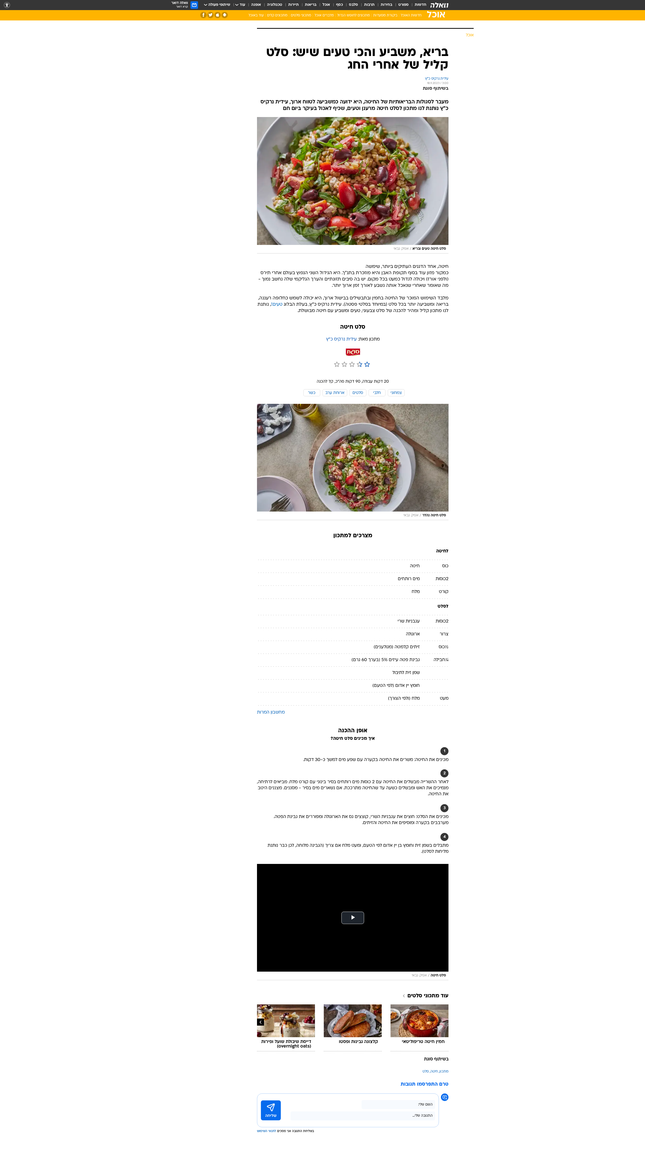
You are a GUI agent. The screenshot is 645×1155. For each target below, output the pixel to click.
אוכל (326, 5)
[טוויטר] (210, 15)
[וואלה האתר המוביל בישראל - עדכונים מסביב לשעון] (439, 5)
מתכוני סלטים (301, 15)
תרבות (369, 5)
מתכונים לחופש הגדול (353, 15)
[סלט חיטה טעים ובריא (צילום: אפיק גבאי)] (352, 185)
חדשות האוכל (411, 15)
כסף (339, 5)
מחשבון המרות (271, 712)
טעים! (276, 304)
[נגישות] (7, 5)
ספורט (403, 5)
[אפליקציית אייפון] (217, 15)
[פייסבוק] (203, 15)
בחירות (386, 5)
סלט (426, 1071)
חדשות (420, 5)
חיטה (434, 1071)
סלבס (353, 5)
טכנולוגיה (274, 5)
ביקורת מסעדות (385, 15)
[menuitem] (417, 5)
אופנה (256, 5)
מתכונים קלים (277, 15)
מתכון (443, 1071)
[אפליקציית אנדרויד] (224, 15)
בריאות (310, 5)
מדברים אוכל (324, 15)
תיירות (293, 5)
